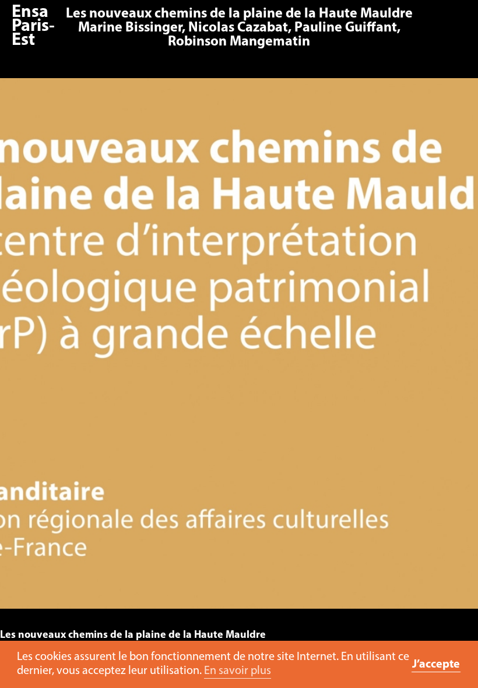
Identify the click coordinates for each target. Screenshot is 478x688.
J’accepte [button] (436, 665)
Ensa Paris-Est (33, 26)
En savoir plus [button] (237, 671)
